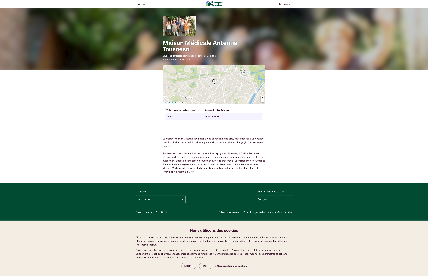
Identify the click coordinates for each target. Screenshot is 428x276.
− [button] (262, 100)
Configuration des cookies (232, 266)
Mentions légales (230, 212)
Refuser (206, 266)
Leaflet (165, 103)
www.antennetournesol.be (176, 59)
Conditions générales (254, 212)
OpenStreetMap (173, 103)
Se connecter (284, 4)
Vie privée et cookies (281, 212)
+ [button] (262, 97)
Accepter (188, 266)
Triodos (142, 191)
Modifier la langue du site (271, 191)
